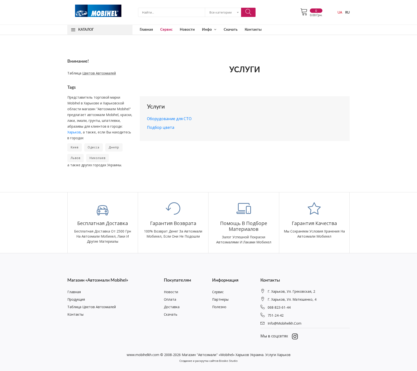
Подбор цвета (160, 127)
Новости (187, 29)
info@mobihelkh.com (284, 323)
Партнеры (220, 299)
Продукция (76, 299)
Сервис (166, 29)
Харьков (74, 132)
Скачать (230, 29)
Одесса (93, 147)
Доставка (172, 307)
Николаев (97, 158)
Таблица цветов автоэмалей (91, 307)
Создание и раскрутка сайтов (198, 361)
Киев (74, 147)
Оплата (170, 299)
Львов (75, 158)
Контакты (253, 29)
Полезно (219, 307)
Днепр (114, 147)
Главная (146, 29)
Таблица (91, 73)
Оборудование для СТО (169, 118)
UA (340, 12)
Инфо (207, 29)
